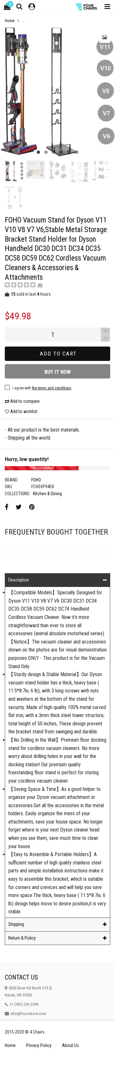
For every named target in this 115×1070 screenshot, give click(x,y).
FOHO (36, 479)
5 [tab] (69, 152)
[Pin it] (31, 507)
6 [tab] (76, 152)
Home (10, 1045)
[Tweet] (19, 507)
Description (18, 579)
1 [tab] (38, 152)
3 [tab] (53, 152)
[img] (20, 285)
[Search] (19, 6)
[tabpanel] (57, 92)
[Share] (6, 507)
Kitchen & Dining (47, 493)
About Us (70, 1045)
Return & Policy (22, 938)
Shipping (16, 924)
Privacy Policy (38, 1045)
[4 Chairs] (87, 7)
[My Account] (32, 7)
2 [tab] (46, 152)
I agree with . (42, 388)
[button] (105, 338)
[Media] (104, 37)
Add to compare (24, 401)
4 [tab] (61, 152)
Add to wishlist (23, 411)
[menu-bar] (105, 7)
